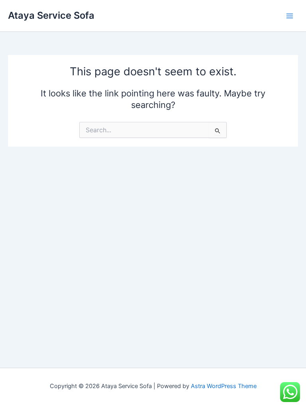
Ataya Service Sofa (51, 15)
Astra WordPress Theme (224, 386)
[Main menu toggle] (289, 16)
